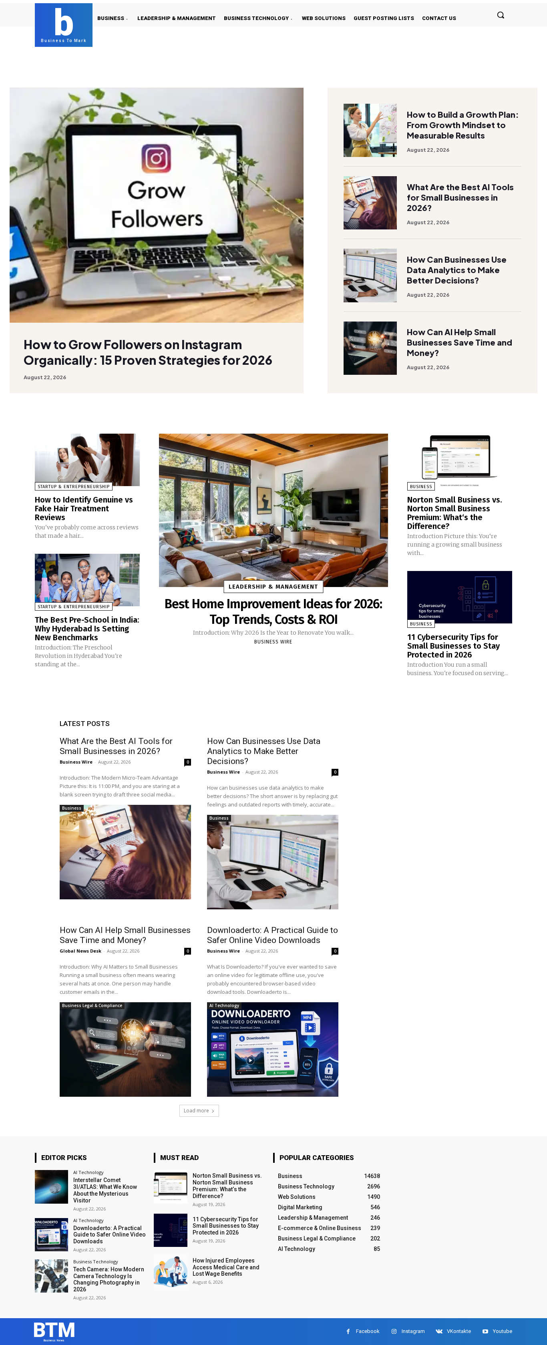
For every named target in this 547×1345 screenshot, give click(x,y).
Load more (196, 1110)
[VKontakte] (439, 1332)
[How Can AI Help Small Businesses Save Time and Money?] (370, 348)
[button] (500, 14)
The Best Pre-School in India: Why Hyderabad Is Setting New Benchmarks (87, 628)
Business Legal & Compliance (92, 1005)
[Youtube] (485, 1332)
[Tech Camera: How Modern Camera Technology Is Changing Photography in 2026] (51, 1276)
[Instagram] (394, 1332)
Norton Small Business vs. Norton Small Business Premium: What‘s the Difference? (454, 513)
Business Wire (273, 642)
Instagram (413, 1331)
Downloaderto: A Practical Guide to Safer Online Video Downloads (272, 935)
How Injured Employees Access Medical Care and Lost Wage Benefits (226, 1267)
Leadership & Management (273, 586)
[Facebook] (348, 1332)
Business (421, 486)
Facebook (368, 1331)
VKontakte (459, 1331)
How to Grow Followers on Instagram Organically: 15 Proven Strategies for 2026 (148, 352)
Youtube (502, 1331)
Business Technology (95, 1261)
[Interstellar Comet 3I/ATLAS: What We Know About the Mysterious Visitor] (51, 1186)
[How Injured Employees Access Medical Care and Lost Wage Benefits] (170, 1271)
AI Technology (224, 1005)
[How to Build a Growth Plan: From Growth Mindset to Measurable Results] (370, 130)
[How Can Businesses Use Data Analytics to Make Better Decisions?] (370, 275)
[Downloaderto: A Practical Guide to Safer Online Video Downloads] (272, 1049)
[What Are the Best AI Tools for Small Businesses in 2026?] (370, 202)
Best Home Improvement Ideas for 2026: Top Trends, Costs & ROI (273, 611)
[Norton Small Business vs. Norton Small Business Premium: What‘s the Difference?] (459, 460)
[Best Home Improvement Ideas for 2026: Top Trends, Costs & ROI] (273, 510)
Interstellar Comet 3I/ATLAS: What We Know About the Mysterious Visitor (105, 1190)
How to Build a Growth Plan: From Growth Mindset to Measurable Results (463, 124)
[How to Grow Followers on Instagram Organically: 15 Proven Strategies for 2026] (157, 205)
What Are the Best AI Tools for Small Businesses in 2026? (460, 197)
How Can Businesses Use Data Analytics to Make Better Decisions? (457, 269)
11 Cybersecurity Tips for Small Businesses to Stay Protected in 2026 (453, 645)
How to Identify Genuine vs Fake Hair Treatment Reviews (84, 508)
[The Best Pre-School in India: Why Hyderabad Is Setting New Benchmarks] (87, 580)
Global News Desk (80, 951)
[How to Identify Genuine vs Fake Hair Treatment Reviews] (87, 460)
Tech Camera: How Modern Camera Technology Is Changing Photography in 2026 (108, 1279)
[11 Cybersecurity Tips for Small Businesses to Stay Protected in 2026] (459, 597)
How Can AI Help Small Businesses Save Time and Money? (459, 342)
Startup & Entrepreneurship (74, 486)
